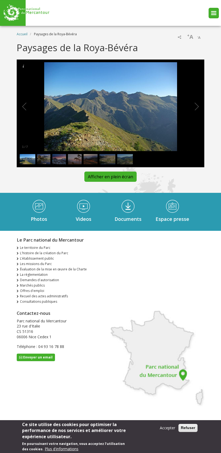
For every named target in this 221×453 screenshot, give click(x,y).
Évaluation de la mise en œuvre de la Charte (53, 269)
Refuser (188, 428)
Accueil (22, 34)
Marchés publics (32, 285)
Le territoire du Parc (35, 247)
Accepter (167, 427)
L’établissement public (37, 258)
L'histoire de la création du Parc (44, 253)
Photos (39, 219)
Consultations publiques (38, 301)
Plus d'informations (61, 448)
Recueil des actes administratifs (44, 296)
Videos (83, 219)
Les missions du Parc (36, 264)
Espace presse (172, 219)
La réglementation (34, 274)
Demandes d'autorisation (39, 280)
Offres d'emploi (32, 290)
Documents (128, 219)
